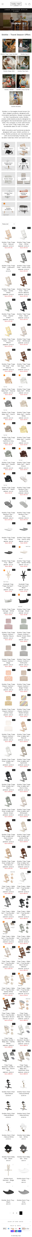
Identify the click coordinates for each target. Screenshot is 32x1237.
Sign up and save (15, 1221)
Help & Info (15, 1225)
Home (13, 19)
